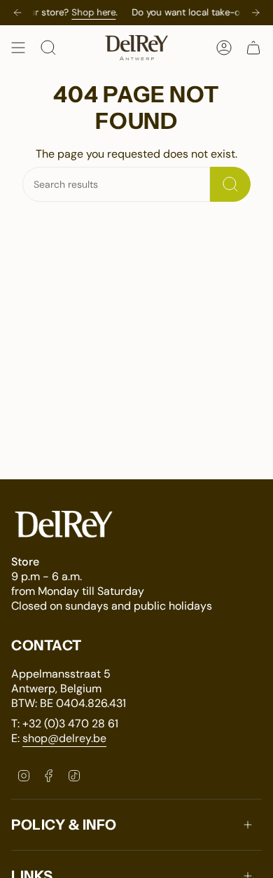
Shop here (103, 12)
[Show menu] (18, 48)
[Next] (255, 12)
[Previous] (17, 12)
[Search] (230, 184)
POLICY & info (64, 824)
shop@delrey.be (64, 738)
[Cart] (253, 48)
